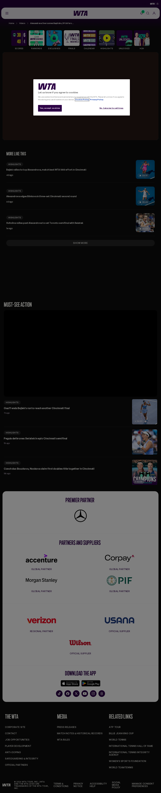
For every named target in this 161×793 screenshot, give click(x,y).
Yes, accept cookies (50, 108)
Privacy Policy (96, 99)
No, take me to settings (111, 108)
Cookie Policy (82, 99)
